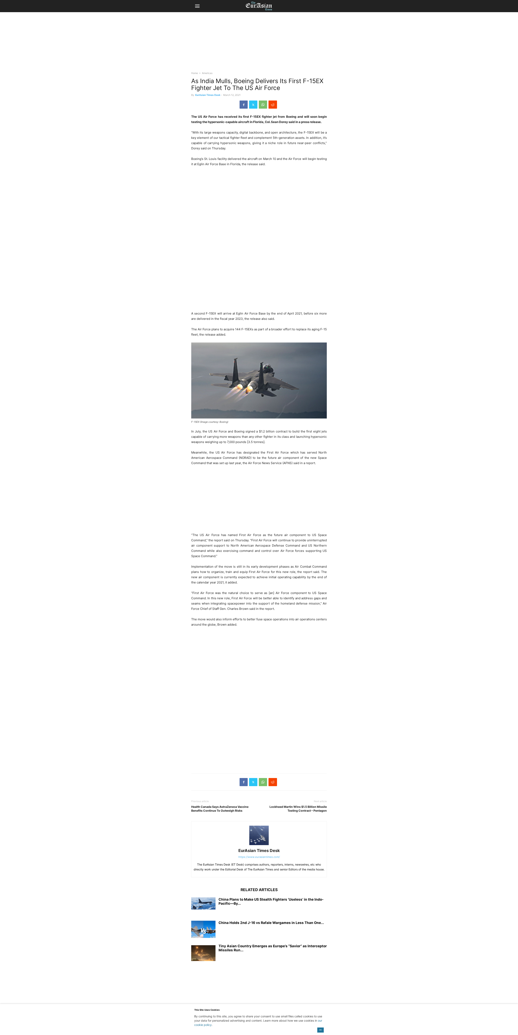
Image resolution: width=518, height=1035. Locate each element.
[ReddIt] (273, 105)
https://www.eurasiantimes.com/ (259, 856)
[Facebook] (244, 105)
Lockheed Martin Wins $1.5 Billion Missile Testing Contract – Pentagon (298, 808)
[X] (253, 105)
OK (320, 1030)
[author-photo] (259, 845)
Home (194, 73)
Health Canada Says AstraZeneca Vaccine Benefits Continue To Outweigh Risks (219, 808)
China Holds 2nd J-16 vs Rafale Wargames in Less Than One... (271, 923)
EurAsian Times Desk (207, 94)
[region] (259, 43)
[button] (197, 6)
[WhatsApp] (263, 105)
